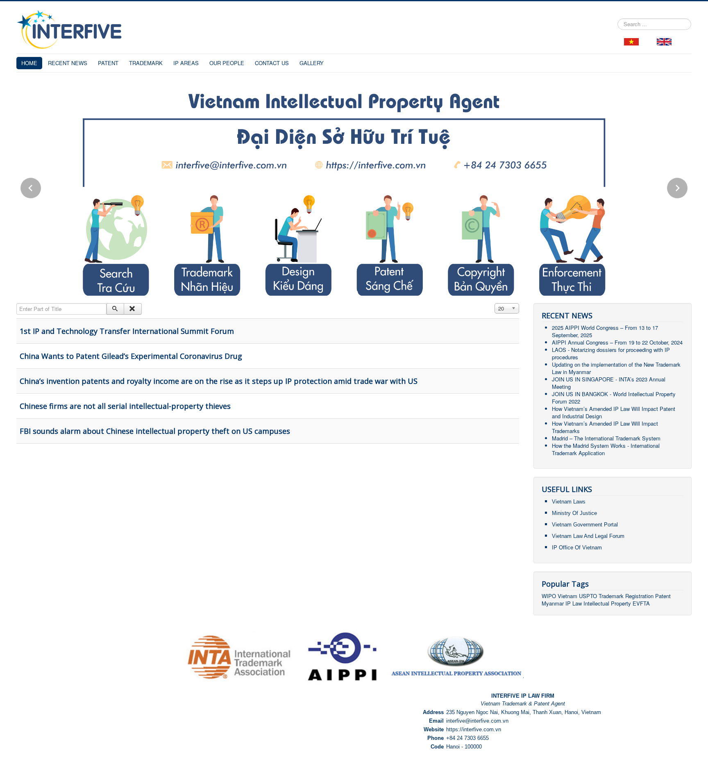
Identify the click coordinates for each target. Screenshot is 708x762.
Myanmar (553, 603)
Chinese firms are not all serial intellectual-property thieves (125, 406)
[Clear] (132, 309)
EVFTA (641, 603)
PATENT (108, 63)
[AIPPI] (342, 656)
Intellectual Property (607, 603)
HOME (29, 63)
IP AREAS (186, 63)
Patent (663, 596)
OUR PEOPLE (226, 63)
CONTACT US (272, 63)
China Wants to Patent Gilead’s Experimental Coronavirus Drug (131, 356)
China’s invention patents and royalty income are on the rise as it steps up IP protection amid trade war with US (219, 381)
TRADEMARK (146, 63)
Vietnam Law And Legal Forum (588, 536)
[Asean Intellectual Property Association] (456, 656)
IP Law (573, 603)
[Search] (115, 309)
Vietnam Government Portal (585, 525)
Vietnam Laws (568, 502)
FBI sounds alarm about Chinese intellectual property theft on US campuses (155, 431)
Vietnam (567, 596)
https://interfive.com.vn (473, 729)
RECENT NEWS (67, 63)
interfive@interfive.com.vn (477, 721)
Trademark (612, 596)
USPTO (588, 596)
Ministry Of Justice (574, 513)
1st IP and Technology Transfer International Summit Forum (127, 331)
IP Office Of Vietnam (577, 547)
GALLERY (312, 63)
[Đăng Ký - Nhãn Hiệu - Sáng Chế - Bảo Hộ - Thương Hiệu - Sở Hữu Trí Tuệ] (631, 41)
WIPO (550, 596)
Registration (639, 596)
